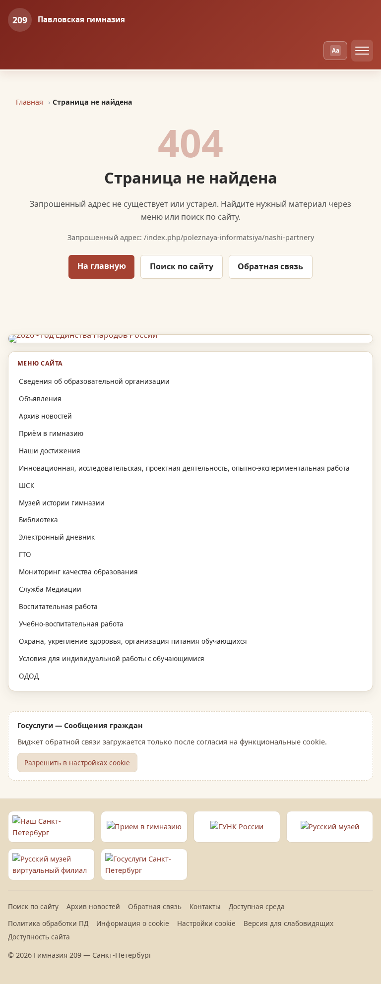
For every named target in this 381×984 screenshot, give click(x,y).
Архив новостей (45, 416)
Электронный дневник (57, 537)
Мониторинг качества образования (78, 571)
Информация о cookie (132, 923)
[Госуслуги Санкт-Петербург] (144, 864)
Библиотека (38, 519)
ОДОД (29, 676)
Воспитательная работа (58, 606)
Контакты (205, 906)
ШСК (26, 485)
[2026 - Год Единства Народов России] (190, 339)
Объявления (40, 398)
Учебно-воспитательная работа (71, 623)
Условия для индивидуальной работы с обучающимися (111, 658)
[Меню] (362, 51)
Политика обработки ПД (48, 923)
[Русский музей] (330, 826)
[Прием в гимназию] (144, 826)
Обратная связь (270, 266)
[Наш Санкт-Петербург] (51, 826)
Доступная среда (257, 906)
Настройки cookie (206, 923)
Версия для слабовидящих (288, 923)
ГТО (25, 554)
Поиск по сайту (181, 266)
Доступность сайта (39, 936)
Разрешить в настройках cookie (77, 762)
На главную (101, 265)
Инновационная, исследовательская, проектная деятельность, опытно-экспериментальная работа (184, 468)
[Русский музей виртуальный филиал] (51, 864)
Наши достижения (49, 450)
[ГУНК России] (237, 826)
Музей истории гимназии (62, 502)
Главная (29, 102)
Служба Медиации (50, 589)
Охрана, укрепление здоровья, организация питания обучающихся (133, 641)
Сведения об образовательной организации (94, 381)
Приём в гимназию (51, 433)
